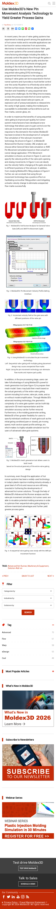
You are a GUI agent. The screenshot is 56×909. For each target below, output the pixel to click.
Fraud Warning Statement (32, 902)
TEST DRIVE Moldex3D (28, 868)
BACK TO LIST (28, 576)
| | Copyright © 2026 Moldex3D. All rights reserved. (25, 903)
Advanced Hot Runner (17, 566)
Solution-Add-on (15, 568)
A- (4, 29)
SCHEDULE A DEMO (28, 884)
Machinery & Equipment (38, 566)
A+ (12, 29)
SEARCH (28, 612)
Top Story (7, 25)
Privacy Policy (11, 902)
